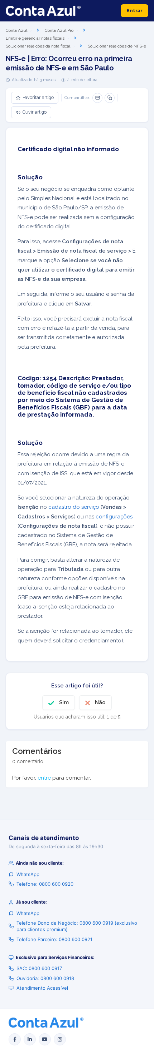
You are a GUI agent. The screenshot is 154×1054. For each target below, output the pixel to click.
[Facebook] (15, 1039)
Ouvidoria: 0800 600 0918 (45, 978)
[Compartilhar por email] (97, 98)
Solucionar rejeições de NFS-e (117, 46)
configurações (114, 516)
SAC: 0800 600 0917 (39, 968)
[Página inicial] (43, 11)
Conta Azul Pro (59, 30)
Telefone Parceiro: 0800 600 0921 (54, 939)
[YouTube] (45, 1039)
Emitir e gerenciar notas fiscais (35, 38)
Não (100, 702)
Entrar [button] (134, 10)
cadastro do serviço (73, 507)
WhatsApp (27, 874)
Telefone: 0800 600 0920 (44, 884)
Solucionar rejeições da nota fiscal (38, 46)
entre (44, 778)
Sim (64, 702)
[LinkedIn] (30, 1039)
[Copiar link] (110, 98)
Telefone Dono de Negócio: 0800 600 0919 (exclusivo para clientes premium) (76, 926)
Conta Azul (16, 30)
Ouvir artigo (35, 112)
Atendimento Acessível (42, 988)
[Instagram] (60, 1039)
